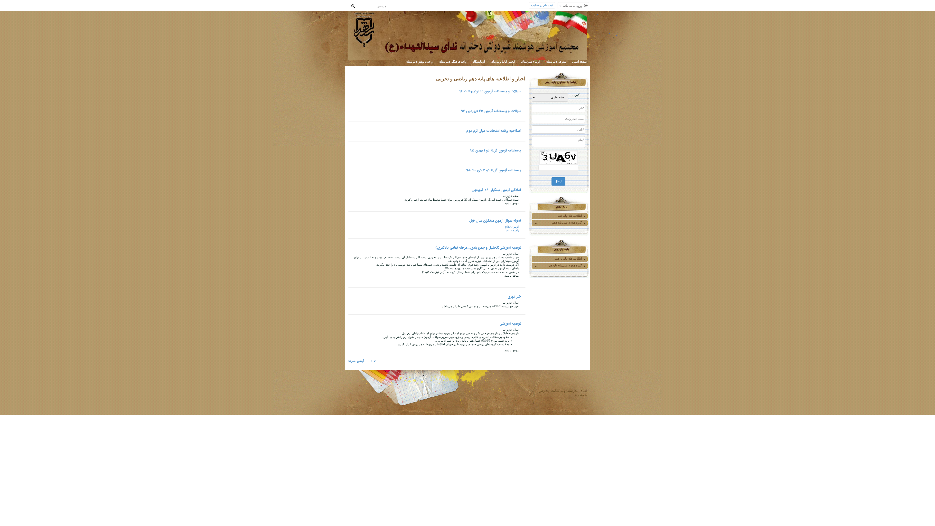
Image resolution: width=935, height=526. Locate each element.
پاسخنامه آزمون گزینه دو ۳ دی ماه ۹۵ (493, 170)
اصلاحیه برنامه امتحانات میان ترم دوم (493, 131)
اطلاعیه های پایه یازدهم (568, 258)
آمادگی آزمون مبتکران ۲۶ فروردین (496, 190)
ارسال (558, 181)
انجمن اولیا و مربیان (503, 61)
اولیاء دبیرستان (530, 61)
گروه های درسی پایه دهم (567, 222)
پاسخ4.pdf (512, 230)
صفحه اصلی (579, 61)
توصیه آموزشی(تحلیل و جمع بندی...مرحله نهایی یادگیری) (478, 248)
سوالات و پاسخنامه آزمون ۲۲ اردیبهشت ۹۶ (490, 91)
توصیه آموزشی (510, 324)
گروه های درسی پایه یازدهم (565, 265)
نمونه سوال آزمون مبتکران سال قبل (495, 221)
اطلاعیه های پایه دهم (570, 215)
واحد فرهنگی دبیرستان (453, 61)
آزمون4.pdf (512, 226)
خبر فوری (514, 297)
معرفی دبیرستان (556, 61)
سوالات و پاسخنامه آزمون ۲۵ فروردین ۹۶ (491, 111)
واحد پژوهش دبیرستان (419, 61)
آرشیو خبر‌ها (356, 361)
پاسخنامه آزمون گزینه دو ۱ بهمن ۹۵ (495, 151)
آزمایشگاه (479, 61)
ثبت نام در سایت (542, 5)
